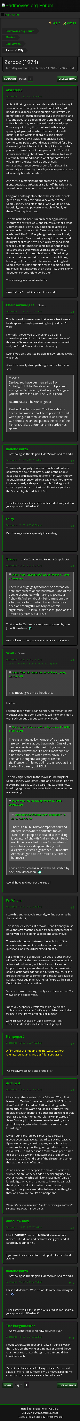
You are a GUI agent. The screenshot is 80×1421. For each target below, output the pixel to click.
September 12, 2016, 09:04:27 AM (24, 565)
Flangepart (15, 1036)
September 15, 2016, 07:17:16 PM (24, 1227)
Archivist (13, 1083)
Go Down (10, 78)
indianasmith (17, 449)
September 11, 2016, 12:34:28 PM (24, 96)
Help (23, 1408)
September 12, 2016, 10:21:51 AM (24, 659)
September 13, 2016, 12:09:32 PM (24, 906)
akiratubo (14, 90)
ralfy (10, 519)
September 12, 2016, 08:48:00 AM (24, 525)
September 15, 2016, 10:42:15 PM (24, 1281)
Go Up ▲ (54, 1408)
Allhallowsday (17, 1221)
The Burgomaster (20, 1326)
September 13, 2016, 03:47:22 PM (24, 1042)
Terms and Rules (38, 1408)
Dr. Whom (14, 900)
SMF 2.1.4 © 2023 (31, 1413)
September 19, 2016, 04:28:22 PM (24, 1336)
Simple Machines (49, 1413)
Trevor (11, 559)
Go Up (7, 1385)
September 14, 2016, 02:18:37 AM (24, 1089)
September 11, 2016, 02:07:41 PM (24, 311)
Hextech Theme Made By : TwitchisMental (40, 1416)
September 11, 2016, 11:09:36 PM (24, 460)
